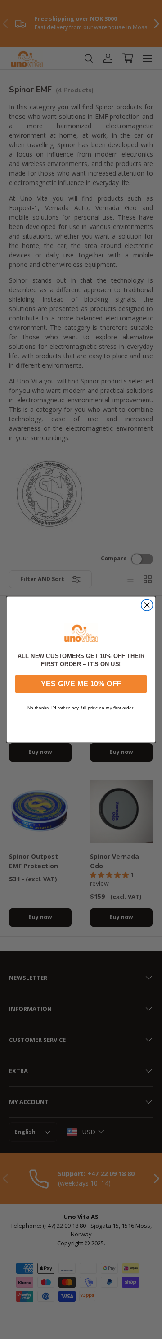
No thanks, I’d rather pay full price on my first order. (81, 707)
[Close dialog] (147, 605)
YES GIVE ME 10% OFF (81, 684)
